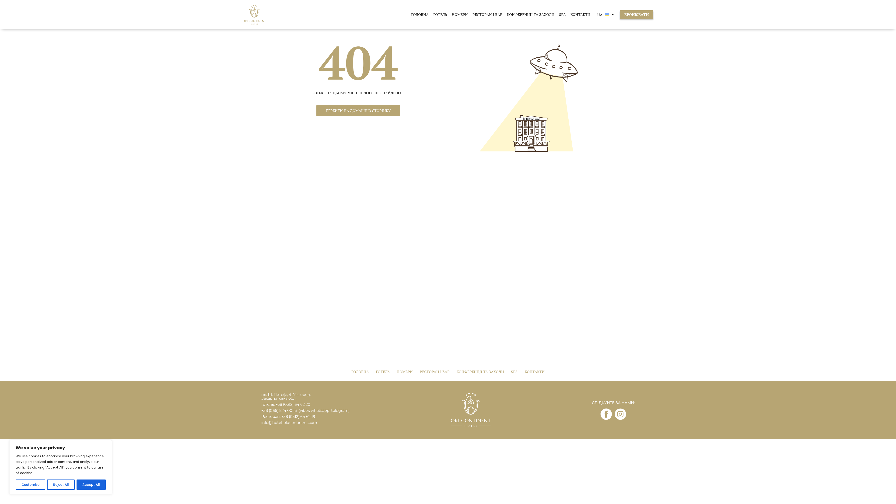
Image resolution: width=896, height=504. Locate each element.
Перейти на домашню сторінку (358, 110)
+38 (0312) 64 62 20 (293, 404)
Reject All (61, 484)
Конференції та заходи (530, 14)
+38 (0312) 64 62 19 (298, 416)
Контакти (580, 14)
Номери (460, 14)
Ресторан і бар (487, 14)
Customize (30, 484)
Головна (420, 14)
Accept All (91, 484)
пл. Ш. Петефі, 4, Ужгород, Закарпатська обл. (286, 396)
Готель (440, 14)
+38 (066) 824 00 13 (279, 410)
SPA (562, 14)
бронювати (636, 14)
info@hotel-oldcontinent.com (289, 422)
